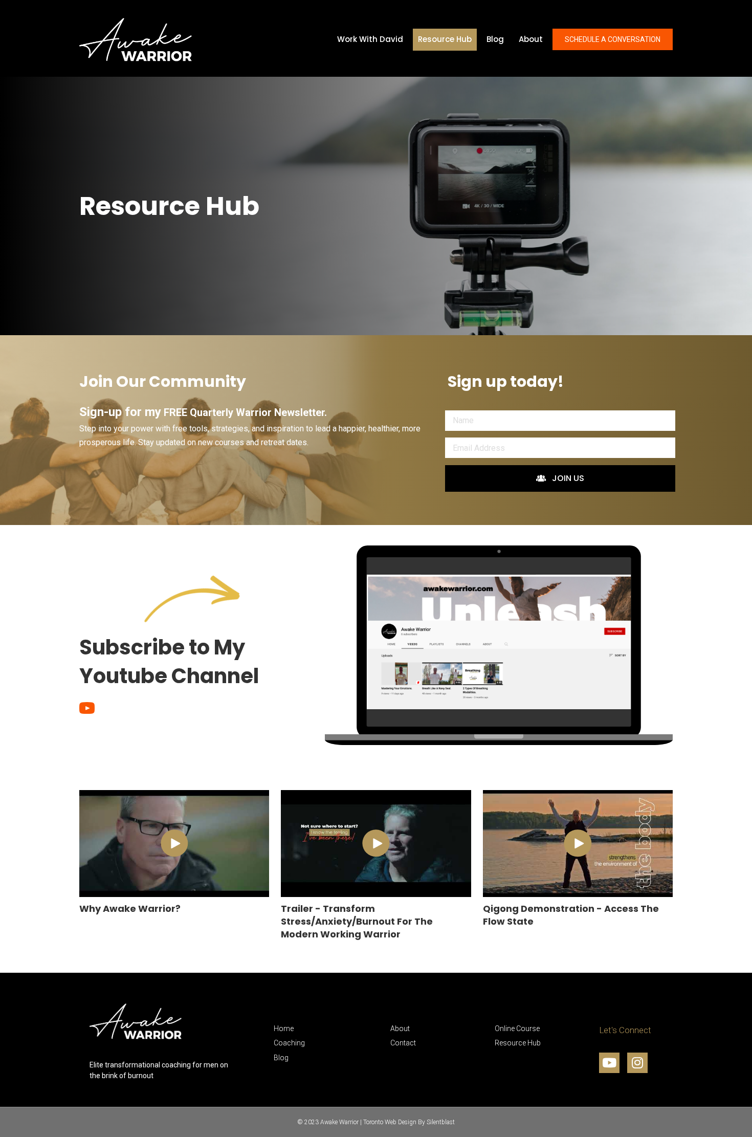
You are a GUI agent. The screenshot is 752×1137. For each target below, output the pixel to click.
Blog (281, 1058)
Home (284, 1028)
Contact (403, 1043)
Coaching (289, 1043)
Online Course (517, 1028)
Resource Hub (518, 1043)
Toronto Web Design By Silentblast (409, 1122)
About (400, 1028)
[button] (560, 478)
